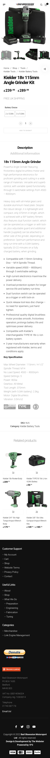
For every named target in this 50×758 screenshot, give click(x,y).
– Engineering (11, 608)
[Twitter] (22, 726)
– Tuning (8, 616)
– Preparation (11, 603)
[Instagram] (28, 726)
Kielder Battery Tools (28, 71)
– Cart (5, 559)
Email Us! (6, 711)
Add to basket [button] (13, 472)
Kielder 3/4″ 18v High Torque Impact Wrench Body (12, 521)
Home (6, 68)
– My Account (9, 554)
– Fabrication (11, 612)
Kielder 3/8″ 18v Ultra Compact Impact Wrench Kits (36, 521)
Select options (37, 511)
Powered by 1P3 (25, 745)
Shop (14, 68)
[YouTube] (34, 726)
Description (25, 147)
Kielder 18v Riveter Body (12, 478)
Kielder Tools (10, 71)
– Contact (7, 576)
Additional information (25, 153)
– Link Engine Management (16, 635)
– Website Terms (11, 567)
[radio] (9, 114)
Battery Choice (11, 107)
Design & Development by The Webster (25, 741)
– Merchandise (9, 631)
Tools (22, 68)
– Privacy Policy (10, 572)
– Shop (6, 563)
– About (6, 590)
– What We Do (9, 599)
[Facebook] (16, 726)
